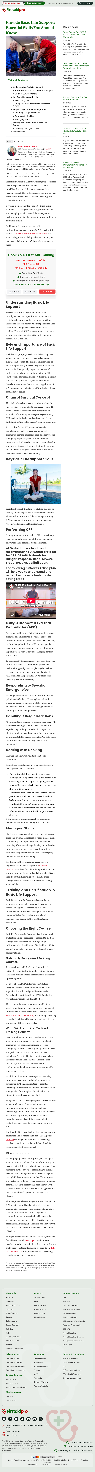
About (9, 141)
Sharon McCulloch (27, 146)
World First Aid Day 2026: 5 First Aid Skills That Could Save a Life (74, 34)
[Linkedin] (34, 1419)
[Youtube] (16, 1419)
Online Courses (13, 1354)
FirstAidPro (48, 149)
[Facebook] (4, 1419)
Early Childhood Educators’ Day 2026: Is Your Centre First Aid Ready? (75, 164)
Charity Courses (13, 1392)
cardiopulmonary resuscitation (31, 233)
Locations (39, 1354)
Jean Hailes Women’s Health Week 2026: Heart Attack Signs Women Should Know (76, 65)
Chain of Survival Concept (26, 94)
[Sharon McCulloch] (12, 155)
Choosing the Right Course (27, 128)
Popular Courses (71, 1293)
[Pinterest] (28, 1419)
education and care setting (20, 1015)
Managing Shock (22, 119)
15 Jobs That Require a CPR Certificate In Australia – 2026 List (75, 131)
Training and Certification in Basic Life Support (30, 124)
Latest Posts (18, 141)
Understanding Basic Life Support (28, 87)
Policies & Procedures (73, 1354)
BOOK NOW (47, 291)
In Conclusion (19, 132)
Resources (39, 1293)
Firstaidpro (30, 1240)
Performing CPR (22, 100)
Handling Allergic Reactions (27, 113)
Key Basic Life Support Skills (25, 97)
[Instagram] (10, 1419)
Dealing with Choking (24, 116)
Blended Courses (14, 1375)
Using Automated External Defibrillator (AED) (32, 105)
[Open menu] (90, 10)
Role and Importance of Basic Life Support (34, 90)
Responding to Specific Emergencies (29, 109)
